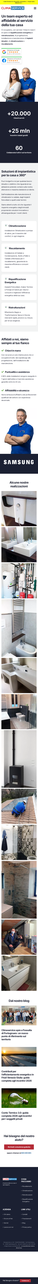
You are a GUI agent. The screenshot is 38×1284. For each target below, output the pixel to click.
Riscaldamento (27, 1186)
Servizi (6, 1223)
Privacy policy (26, 1227)
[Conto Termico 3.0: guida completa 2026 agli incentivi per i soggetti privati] (19, 1098)
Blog (23, 1223)
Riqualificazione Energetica (27, 1200)
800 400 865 (26, 1153)
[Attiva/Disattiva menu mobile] (35, 8)
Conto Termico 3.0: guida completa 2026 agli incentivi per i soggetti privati (16, 1115)
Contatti (24, 1214)
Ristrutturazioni (27, 1195)
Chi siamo (7, 1214)
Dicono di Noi (8, 1218)
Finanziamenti (26, 1218)
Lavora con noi (8, 1227)
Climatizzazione (27, 1190)
